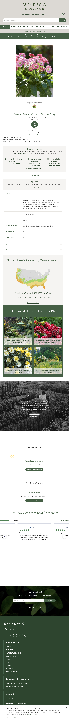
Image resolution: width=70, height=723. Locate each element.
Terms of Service (15, 717)
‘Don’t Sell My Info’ (31, 714)
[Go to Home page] (34, 6)
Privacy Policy (27, 717)
